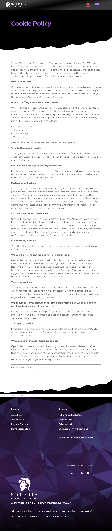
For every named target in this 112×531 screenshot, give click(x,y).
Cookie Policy (69, 511)
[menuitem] (88, 5)
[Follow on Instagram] (82, 473)
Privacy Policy (24, 511)
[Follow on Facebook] (77, 473)
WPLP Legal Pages (28, 395)
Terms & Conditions (47, 511)
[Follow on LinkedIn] (71, 473)
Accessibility (88, 511)
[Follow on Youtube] (88, 473)
